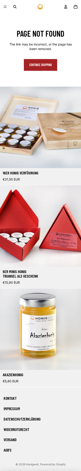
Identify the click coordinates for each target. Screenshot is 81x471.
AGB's (7, 449)
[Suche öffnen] (15, 7)
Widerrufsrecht (16, 429)
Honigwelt (32, 464)
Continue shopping (40, 65)
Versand (10, 439)
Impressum (12, 408)
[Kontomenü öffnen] (66, 7)
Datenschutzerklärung (22, 418)
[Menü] (5, 7)
